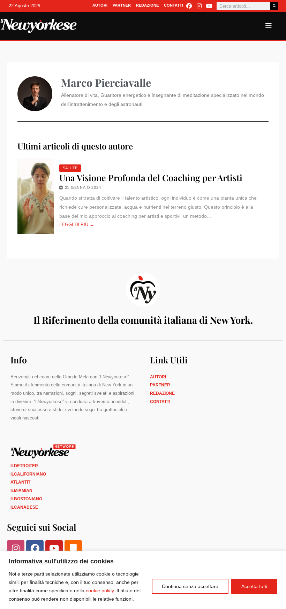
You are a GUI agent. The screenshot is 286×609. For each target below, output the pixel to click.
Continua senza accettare (190, 586)
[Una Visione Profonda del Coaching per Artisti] (35, 196)
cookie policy (100, 590)
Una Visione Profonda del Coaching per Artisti (150, 177)
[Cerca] (274, 6)
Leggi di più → (76, 224)
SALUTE (70, 168)
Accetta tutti (254, 586)
